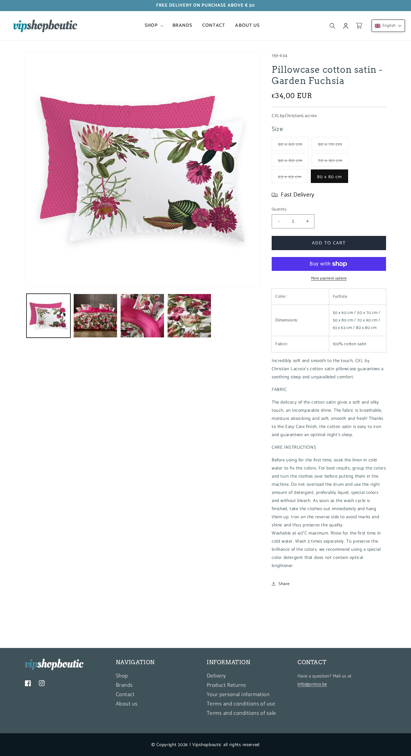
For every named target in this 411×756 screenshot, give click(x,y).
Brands (124, 685)
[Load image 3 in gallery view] (142, 316)
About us (127, 703)
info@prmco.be (312, 684)
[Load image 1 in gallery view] (48, 316)
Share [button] (284, 584)
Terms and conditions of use (241, 703)
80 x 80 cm (329, 177)
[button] (153, 26)
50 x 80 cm (293, 161)
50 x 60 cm (293, 145)
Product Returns (226, 685)
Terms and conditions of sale (241, 713)
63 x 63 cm (293, 178)
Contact (125, 694)
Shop (122, 676)
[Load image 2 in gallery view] (95, 316)
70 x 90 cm (333, 161)
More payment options (329, 278)
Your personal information (238, 694)
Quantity (279, 209)
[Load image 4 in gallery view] (189, 316)
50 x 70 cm (333, 145)
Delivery (216, 676)
